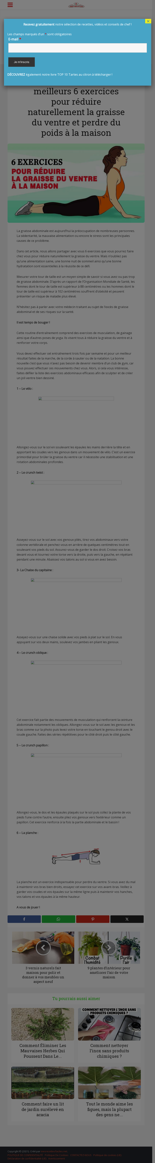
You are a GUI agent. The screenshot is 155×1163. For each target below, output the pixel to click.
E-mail (14, 39)
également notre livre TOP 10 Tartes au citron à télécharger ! (69, 49)
